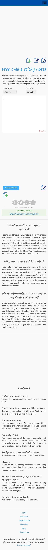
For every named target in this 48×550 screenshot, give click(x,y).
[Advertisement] (24, 31)
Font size (29, 88)
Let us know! (24, 545)
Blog (24, 528)
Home (24, 513)
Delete (42, 131)
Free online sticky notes (24, 69)
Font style (7, 88)
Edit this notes (11, 188)
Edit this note (24, 520)
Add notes (24, 516)
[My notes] (43, 60)
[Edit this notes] (36, 60)
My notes (24, 524)
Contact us (24, 532)
